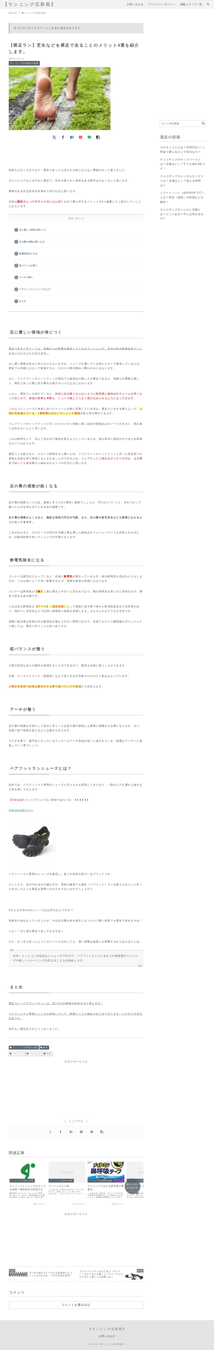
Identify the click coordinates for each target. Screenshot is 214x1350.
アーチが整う (26, 277)
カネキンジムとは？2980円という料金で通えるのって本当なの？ (182, 149)
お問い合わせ (107, 1336)
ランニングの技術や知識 (25, 1047)
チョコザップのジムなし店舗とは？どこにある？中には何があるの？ (182, 214)
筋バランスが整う (28, 265)
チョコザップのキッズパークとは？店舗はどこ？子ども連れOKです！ (182, 164)
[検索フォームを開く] (208, 4)
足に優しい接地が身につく (33, 229)
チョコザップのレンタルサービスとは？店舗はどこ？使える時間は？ (182, 181)
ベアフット (18, 1054)
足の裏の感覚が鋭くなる (31, 241)
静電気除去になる (28, 253)
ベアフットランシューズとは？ (35, 289)
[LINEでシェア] (89, 137)
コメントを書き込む (76, 1305)
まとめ (22, 301)
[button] (98, 137)
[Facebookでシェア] (63, 137)
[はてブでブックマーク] (72, 137)
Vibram (14, 810)
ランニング (35, 1054)
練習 (45, 1047)
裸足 (49, 1054)
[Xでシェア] (54, 137)
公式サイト (26, 810)
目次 (71, 218)
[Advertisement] (76, 152)
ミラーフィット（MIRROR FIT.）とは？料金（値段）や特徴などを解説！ (183, 197)
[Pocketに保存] (80, 137)
